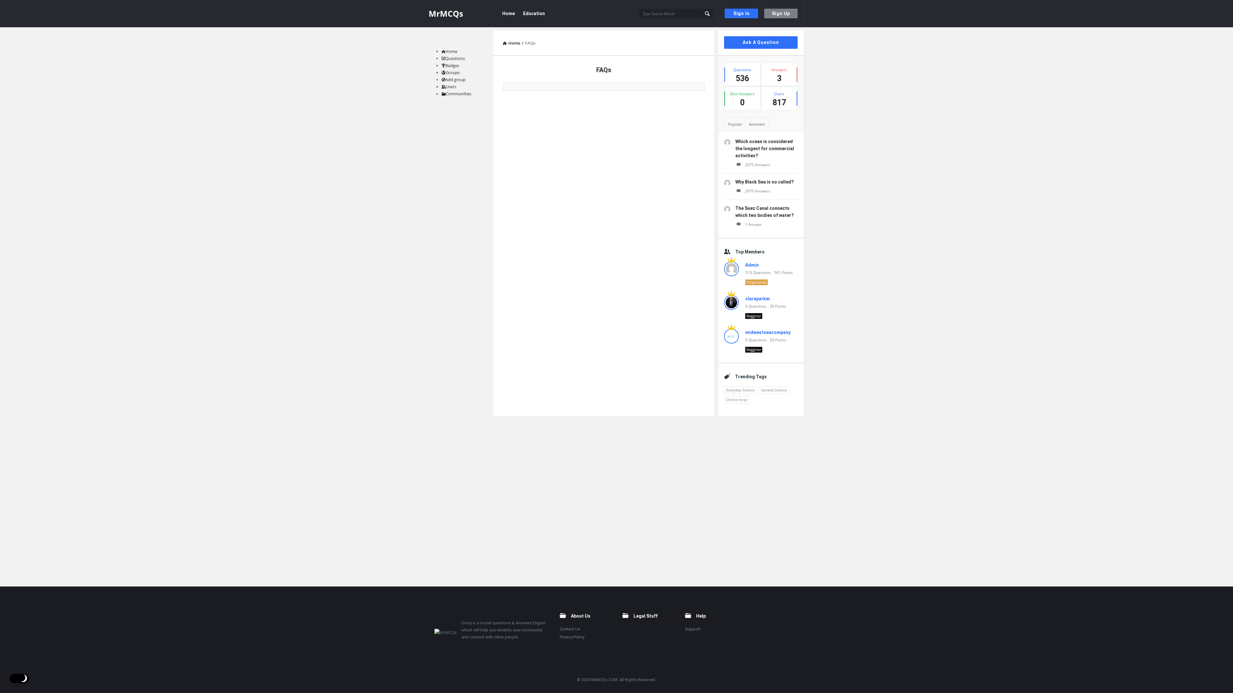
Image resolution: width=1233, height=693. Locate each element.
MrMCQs (446, 13)
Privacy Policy (572, 637)
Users (451, 87)
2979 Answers (757, 191)
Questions (455, 58)
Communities (458, 94)
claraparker (757, 298)
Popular (735, 124)
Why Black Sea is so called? (764, 181)
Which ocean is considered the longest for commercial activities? (764, 148)
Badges (452, 65)
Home (508, 13)
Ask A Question (761, 42)
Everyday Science (740, 390)
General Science (774, 390)
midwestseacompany (768, 332)
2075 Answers (757, 164)
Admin (752, 265)
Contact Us (570, 629)
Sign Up (781, 13)
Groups (453, 72)
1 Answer (753, 224)
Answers (757, 124)
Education (534, 13)
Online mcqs (736, 399)
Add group (455, 79)
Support (692, 629)
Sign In (741, 13)
